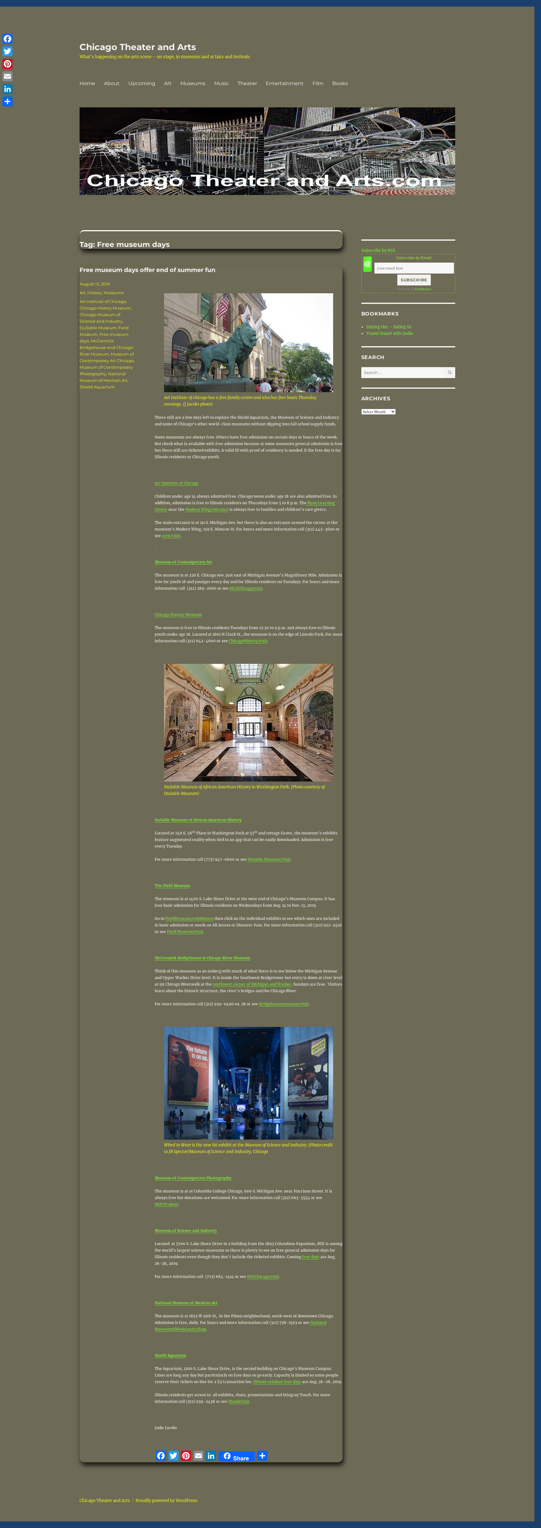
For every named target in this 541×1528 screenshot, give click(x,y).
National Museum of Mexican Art (186, 1302)
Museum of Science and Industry (186, 1230)
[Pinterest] (7, 64)
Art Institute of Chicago (176, 483)
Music (221, 83)
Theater (247, 83)
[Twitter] (7, 51)
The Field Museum (172, 885)
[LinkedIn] (7, 89)
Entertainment (285, 83)
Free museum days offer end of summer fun (147, 270)
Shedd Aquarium (170, 1355)
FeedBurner (423, 289)
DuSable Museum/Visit (269, 859)
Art (168, 83)
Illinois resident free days (277, 1381)
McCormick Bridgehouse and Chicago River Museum (106, 347)
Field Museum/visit (185, 931)
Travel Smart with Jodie (389, 333)
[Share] (7, 101)
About (112, 83)
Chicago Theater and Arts (138, 47)
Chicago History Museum (178, 614)
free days (310, 1256)
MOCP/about (166, 1204)
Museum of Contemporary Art (183, 562)
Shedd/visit (238, 1401)
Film (317, 83)
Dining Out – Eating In (388, 327)
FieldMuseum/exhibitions (189, 918)
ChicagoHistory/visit (248, 640)
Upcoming (141, 83)
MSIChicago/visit (263, 1276)
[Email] (7, 76)
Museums (192, 83)
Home (87, 83)
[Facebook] (7, 39)
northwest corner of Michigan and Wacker (252, 984)
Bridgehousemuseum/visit (284, 1004)
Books (340, 83)
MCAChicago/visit (246, 588)
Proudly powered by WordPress (167, 1500)
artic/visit (171, 535)
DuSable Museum (98, 327)
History (94, 292)
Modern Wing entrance (207, 509)
